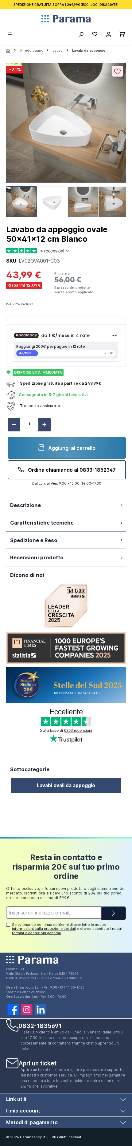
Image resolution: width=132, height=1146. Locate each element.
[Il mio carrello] (122, 35)
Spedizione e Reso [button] (33, 540)
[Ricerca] (81, 35)
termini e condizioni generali (36, 933)
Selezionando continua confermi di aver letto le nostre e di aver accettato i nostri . (67, 928)
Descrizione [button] (25, 505)
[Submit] (113, 913)
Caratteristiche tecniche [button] (42, 523)
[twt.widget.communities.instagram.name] (27, 1010)
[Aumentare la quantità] (44, 424)
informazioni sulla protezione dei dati (44, 928)
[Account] (108, 35)
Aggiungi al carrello (71, 448)
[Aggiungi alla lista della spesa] (117, 71)
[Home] (8, 51)
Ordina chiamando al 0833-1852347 (71, 470)
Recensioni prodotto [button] (37, 557)
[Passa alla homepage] (66, 18)
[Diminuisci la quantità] (14, 424)
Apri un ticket (37, 1063)
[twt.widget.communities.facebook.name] (13, 1010)
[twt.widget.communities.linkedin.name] (41, 1010)
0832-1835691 (40, 1025)
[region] (66, 142)
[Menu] (10, 35)
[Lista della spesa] (95, 35)
